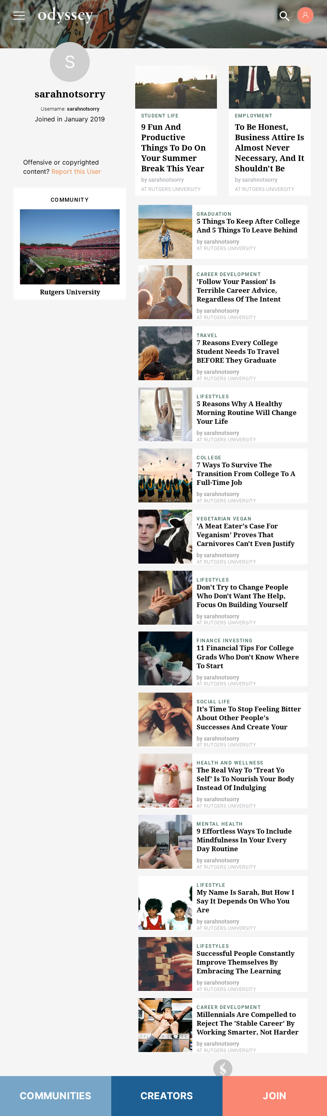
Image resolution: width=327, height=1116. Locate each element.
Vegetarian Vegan (224, 519)
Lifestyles (213, 396)
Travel (207, 335)
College (209, 458)
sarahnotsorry (166, 180)
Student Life (160, 116)
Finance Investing (225, 640)
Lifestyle (211, 885)
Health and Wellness (230, 763)
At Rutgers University (171, 189)
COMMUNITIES (56, 1096)
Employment (253, 116)
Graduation (214, 214)
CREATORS (166, 1096)
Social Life (213, 702)
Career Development (229, 274)
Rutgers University (70, 292)
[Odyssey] (65, 15)
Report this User (76, 171)
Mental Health (220, 824)
